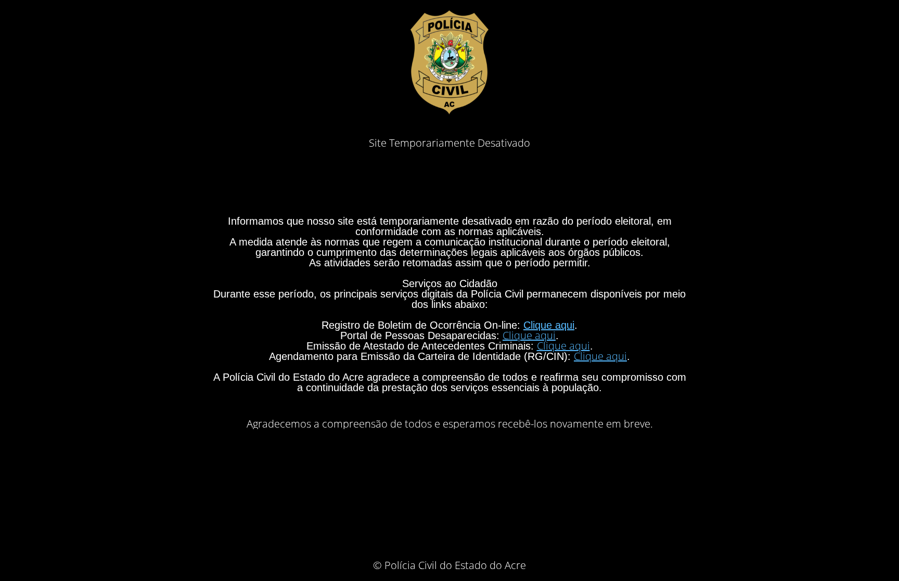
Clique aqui (548, 325)
